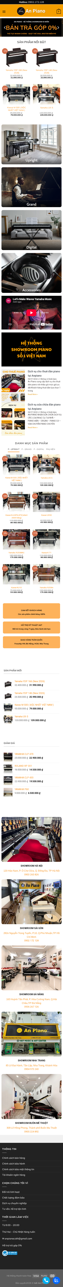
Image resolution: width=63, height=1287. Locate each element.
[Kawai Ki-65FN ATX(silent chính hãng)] (16, 502)
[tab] (13, 449)
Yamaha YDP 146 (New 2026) (46, 71)
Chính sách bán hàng (13, 1157)
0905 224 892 (31, 1131)
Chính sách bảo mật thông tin (18, 1169)
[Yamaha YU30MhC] (16, 539)
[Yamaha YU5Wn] (46, 574)
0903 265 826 (31, 874)
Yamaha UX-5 (46, 107)
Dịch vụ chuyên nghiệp (14, 1203)
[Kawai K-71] (46, 539)
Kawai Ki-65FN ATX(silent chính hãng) (17, 516)
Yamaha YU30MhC (16, 552)
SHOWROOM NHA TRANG (31, 1060)
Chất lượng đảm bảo (13, 1197)
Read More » (33, 394)
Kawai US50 (46, 515)
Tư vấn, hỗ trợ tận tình (14, 1208)
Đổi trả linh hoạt (11, 1191)
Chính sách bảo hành (13, 1163)
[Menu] (4, 11)
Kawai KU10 (16, 587)
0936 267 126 (31, 1006)
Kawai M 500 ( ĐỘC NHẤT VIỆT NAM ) (16, 108)
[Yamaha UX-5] (46, 464)
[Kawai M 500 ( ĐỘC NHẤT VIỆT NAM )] (16, 464)
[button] (30, 34)
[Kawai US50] (46, 502)
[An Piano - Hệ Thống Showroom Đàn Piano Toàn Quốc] (31, 12)
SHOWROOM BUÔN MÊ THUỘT (31, 1123)
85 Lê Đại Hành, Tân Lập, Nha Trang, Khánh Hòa (31, 1065)
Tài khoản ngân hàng (13, 1174)
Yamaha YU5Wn (46, 587)
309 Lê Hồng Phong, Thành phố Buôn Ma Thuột (32, 1128)
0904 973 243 (31, 1069)
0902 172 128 (31, 940)
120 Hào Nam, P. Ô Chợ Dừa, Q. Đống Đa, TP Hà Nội (32, 871)
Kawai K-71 (46, 552)
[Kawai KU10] (16, 574)
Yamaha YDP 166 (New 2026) (16, 71)
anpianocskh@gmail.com (18, 1238)
